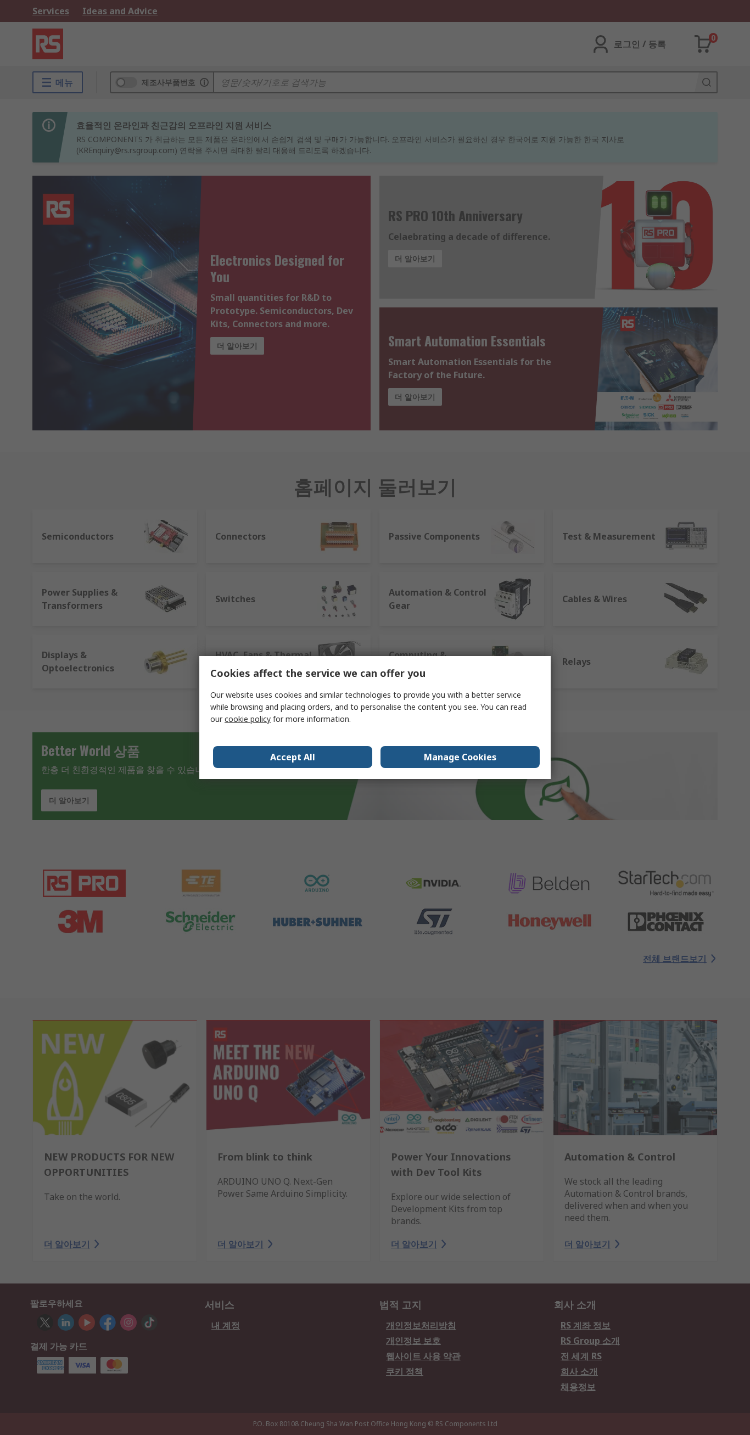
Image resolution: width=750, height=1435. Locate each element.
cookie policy (248, 719)
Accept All (292, 757)
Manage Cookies (460, 757)
